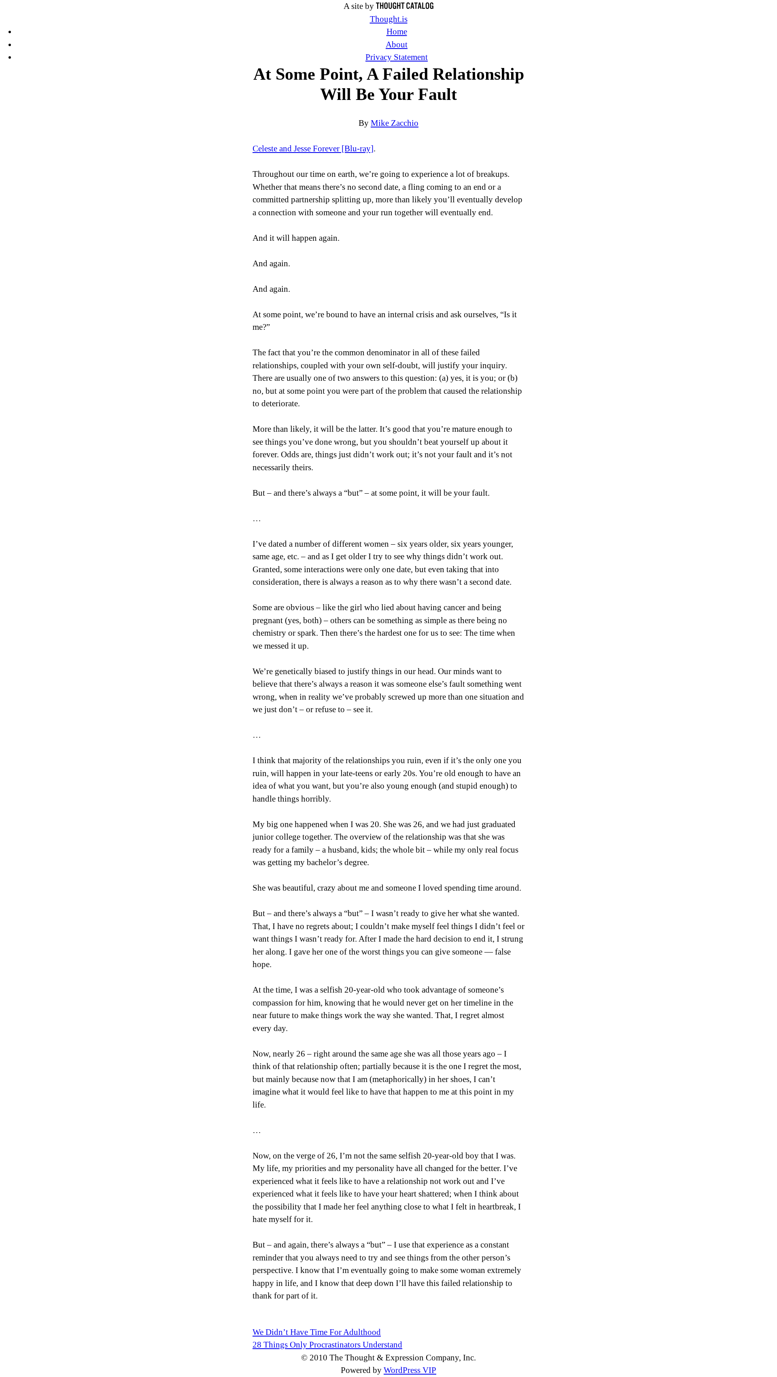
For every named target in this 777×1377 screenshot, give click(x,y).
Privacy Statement (396, 57)
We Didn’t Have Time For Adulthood (317, 1332)
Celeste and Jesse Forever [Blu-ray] (313, 148)
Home (396, 31)
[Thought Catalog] (404, 6)
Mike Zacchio (394, 123)
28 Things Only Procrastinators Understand (327, 1344)
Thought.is (389, 19)
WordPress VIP (410, 1370)
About (397, 44)
